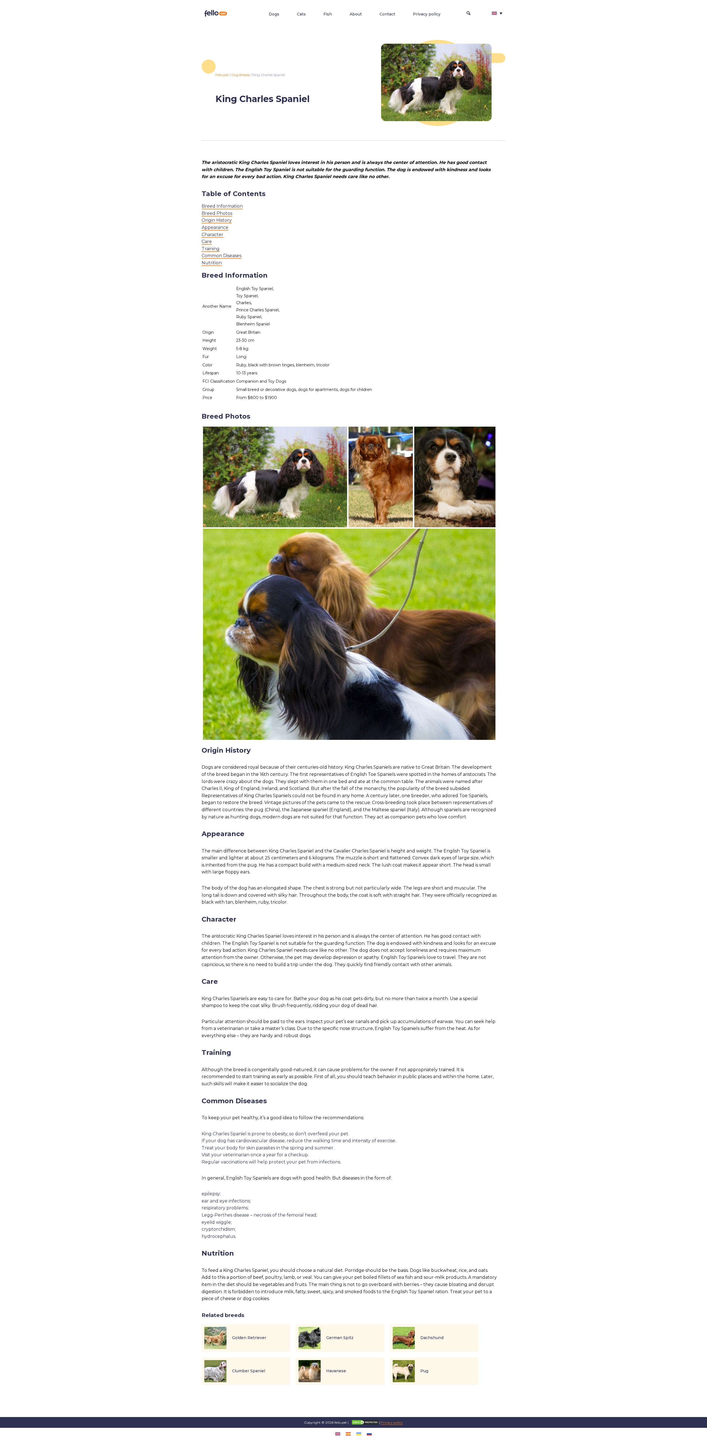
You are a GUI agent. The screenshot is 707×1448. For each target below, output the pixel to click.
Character (212, 234)
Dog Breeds (240, 75)
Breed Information (222, 206)
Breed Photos (217, 213)
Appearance (215, 227)
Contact (387, 14)
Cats (301, 14)
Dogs (274, 14)
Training (211, 248)
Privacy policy (426, 14)
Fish (327, 14)
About (356, 14)
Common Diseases (221, 255)
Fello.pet (222, 75)
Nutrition (212, 262)
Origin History (217, 220)
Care (207, 241)
